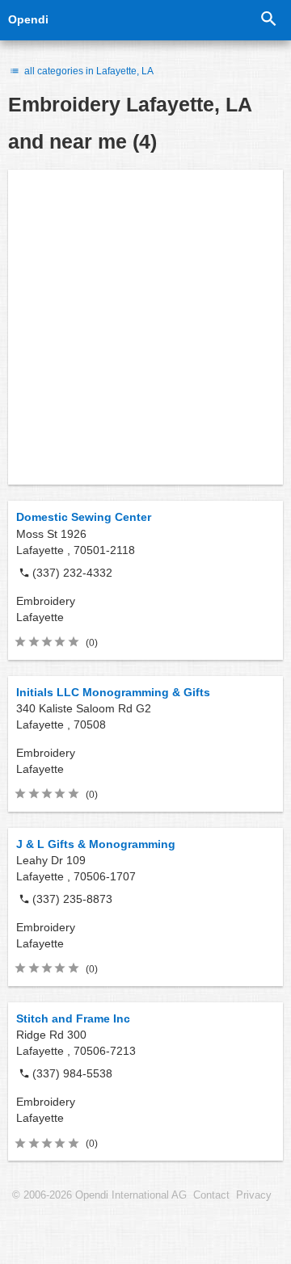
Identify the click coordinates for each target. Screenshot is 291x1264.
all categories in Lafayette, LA (88, 71)
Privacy (254, 1195)
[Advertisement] (145, 327)
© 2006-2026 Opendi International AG (99, 1195)
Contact (211, 1195)
